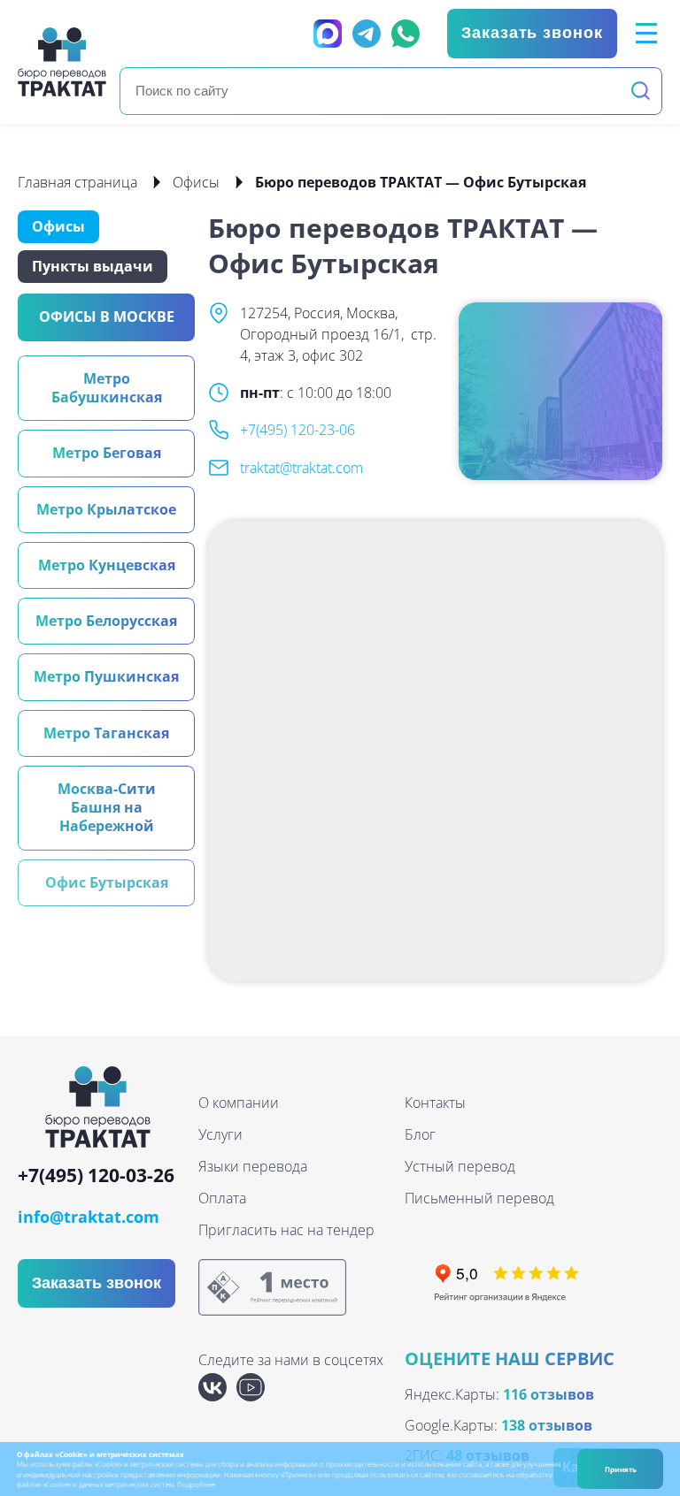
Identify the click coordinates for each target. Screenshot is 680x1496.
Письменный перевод (479, 1198)
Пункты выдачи (92, 266)
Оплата (222, 1198)
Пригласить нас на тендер (286, 1230)
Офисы (196, 182)
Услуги (220, 1134)
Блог (420, 1134)
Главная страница (77, 182)
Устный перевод (460, 1166)
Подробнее (196, 1484)
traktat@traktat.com (301, 467)
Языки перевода (252, 1166)
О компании (238, 1102)
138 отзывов (546, 1425)
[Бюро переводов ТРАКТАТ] (62, 61)
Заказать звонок (532, 33)
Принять (621, 1469)
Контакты (435, 1102)
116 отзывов (548, 1394)
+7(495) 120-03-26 (96, 1176)
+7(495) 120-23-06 (297, 429)
